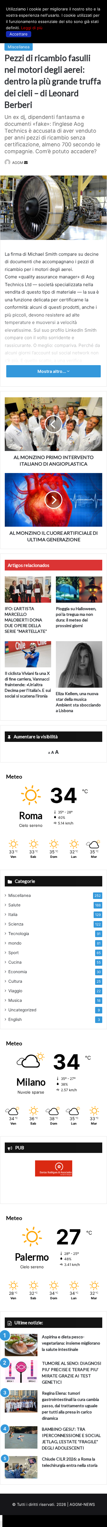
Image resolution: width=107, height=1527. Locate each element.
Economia (17, 971)
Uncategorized (22, 1009)
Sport (13, 952)
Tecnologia (18, 933)
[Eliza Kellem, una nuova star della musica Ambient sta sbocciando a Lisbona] (79, 664)
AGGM (17, 162)
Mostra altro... (52, 371)
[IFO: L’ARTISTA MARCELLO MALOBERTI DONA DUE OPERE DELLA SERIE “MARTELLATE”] (28, 589)
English (15, 1019)
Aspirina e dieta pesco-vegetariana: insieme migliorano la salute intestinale (71, 1343)
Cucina (15, 962)
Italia (13, 914)
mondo (14, 943)
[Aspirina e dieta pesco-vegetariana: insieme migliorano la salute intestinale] (21, 1345)
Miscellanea (18, 46)
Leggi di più (32, 27)
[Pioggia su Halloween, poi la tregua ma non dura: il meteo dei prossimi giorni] (79, 589)
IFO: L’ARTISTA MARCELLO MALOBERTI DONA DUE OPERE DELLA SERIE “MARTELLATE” (26, 620)
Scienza (15, 924)
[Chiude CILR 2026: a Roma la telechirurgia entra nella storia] (21, 1467)
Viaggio (15, 990)
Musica (15, 1000)
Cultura (15, 981)
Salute (14, 905)
